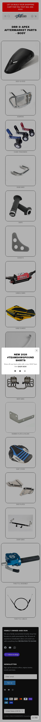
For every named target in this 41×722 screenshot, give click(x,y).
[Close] (36, 350)
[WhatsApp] (25, 371)
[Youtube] (20, 371)
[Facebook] (15, 371)
